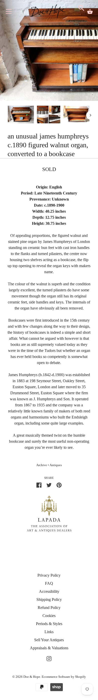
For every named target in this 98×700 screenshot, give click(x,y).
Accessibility (49, 591)
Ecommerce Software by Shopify (64, 677)
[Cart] (90, 12)
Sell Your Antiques (49, 640)
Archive (41, 465)
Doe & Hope (31, 677)
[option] (21, 115)
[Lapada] (49, 513)
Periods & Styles (49, 624)
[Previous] (7, 115)
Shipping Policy (49, 599)
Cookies (49, 615)
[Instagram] (49, 658)
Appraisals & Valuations (49, 648)
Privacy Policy (49, 575)
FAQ (49, 583)
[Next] (90, 115)
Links (49, 632)
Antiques (56, 465)
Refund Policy (49, 607)
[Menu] (9, 12)
